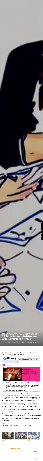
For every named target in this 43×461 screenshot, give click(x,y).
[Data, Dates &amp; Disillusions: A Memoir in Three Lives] (8, 435)
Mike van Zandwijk (8, 342)
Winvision (14, 342)
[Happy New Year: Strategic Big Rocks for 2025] (21, 435)
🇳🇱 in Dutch (19, 342)
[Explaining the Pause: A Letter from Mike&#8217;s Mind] (34, 435)
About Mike (21, 348)
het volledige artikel (9, 393)
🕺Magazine (29, 342)
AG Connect (7, 352)
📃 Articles (24, 342)
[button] (38, 459)
